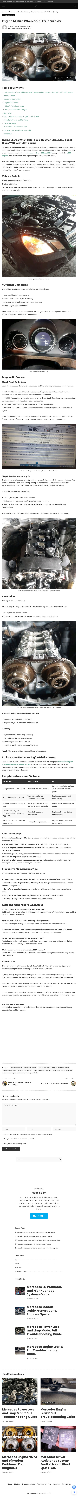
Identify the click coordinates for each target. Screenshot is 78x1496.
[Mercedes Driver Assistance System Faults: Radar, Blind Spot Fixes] (58, 1439)
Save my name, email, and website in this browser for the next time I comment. (28, 1134)
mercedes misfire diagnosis (63, 1070)
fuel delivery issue (10, 1070)
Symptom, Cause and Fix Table (16, 120)
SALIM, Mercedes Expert (23, 26)
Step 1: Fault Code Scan (14, 106)
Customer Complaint (12, 99)
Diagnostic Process (11, 102)
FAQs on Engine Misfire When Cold (17, 130)
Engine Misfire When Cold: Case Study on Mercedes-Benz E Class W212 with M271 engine (38, 92)
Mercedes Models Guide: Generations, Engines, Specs (34, 1236)
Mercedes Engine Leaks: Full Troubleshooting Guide (34, 1244)
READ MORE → (39, 1216)
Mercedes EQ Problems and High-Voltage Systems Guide (36, 1232)
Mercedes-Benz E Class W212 (39, 153)
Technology (18, 1267)
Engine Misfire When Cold (61, 1067)
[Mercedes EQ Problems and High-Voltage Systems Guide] (20, 1291)
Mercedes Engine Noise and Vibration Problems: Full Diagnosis (37, 1248)
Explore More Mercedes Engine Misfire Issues (21, 116)
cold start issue (17, 1067)
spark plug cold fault (30, 1073)
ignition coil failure (25, 1070)
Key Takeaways (10, 123)
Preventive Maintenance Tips (15, 127)
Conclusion (8, 134)
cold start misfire (30, 1067)
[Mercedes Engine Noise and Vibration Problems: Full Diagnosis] (19, 1439)
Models (17, 1264)
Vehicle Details (9, 96)
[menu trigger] (4, 6)
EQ (16, 1260)
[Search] (75, 6)
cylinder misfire (45, 1067)
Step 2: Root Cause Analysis (16, 109)
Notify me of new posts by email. (15, 1144)
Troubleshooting (8, 15)
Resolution (8, 113)
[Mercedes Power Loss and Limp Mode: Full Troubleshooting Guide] (20, 1331)
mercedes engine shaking (43, 1070)
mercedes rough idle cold (12, 1073)
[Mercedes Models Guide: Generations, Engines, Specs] (20, 1311)
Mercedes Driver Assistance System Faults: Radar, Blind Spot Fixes (55, 1462)
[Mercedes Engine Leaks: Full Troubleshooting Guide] (20, 1350)
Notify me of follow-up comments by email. (19, 1139)
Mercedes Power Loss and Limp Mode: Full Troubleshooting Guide (38, 1240)
